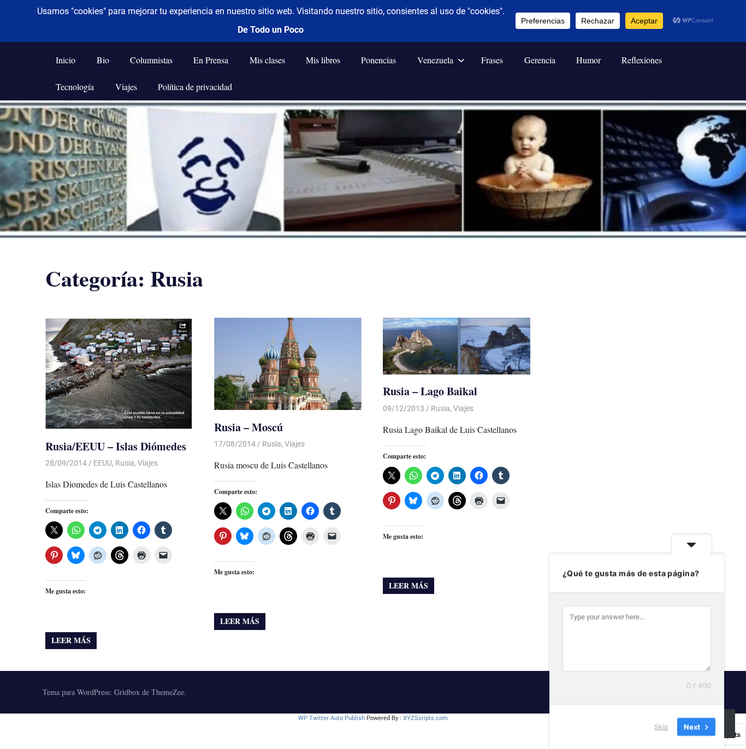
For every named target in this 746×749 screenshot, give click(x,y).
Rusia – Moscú (248, 427)
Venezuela (435, 60)
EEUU (102, 463)
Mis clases (267, 60)
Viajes (126, 86)
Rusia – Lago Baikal (430, 391)
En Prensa (210, 60)
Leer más (71, 640)
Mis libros (323, 60)
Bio (103, 60)
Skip (661, 726)
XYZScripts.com (425, 718)
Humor (588, 60)
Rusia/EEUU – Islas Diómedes (115, 446)
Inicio (65, 60)
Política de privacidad (195, 86)
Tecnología (75, 86)
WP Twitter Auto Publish (331, 718)
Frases (492, 60)
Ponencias (378, 60)
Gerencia (539, 60)
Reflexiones (641, 60)
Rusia (124, 463)
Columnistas (151, 60)
